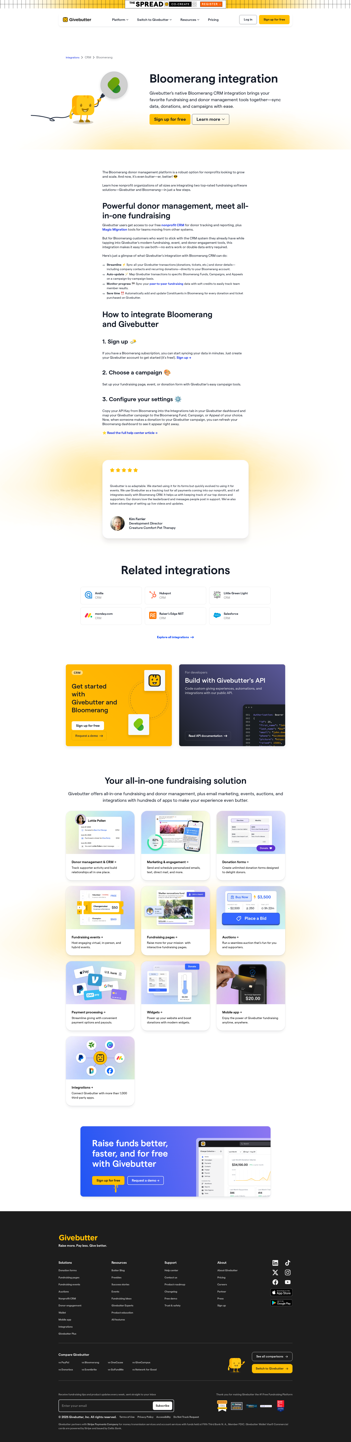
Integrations (65, 1326)
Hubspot (150, 588)
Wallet (62, 1312)
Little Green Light (220, 588)
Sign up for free (274, 19)
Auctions (63, 1291)
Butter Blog (118, 1270)
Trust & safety (172, 1305)
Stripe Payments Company (102, 1424)
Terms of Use (127, 1416)
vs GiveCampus (141, 1362)
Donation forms (67, 1270)
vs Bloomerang (90, 1362)
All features (118, 1319)
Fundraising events (69, 1284)
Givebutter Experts (122, 1305)
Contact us (171, 1277)
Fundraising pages (68, 1277)
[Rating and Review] (280, 1406)
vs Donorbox (65, 1369)
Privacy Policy (145, 1416)
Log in (248, 19)
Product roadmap (175, 1284)
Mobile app (64, 1319)
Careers (222, 1284)
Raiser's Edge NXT (157, 609)
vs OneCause (115, 1362)
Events (115, 1291)
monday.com (89, 609)
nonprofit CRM (172, 225)
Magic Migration (114, 229)
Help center (171, 1270)
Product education (122, 1312)
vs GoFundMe (116, 1369)
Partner (221, 1291)
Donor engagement (69, 1305)
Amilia (84, 588)
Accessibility (163, 1416)
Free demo (171, 1298)
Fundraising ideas (121, 1298)
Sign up (221, 1305)
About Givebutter (227, 1270)
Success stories (120, 1284)
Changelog (171, 1291)
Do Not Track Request (186, 1416)
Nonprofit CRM (67, 1298)
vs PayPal (63, 1362)
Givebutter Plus (67, 1333)
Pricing (221, 1277)
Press (220, 1298)
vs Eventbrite (89, 1369)
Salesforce (216, 609)
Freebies (116, 1277)
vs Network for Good (144, 1369)
